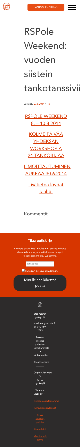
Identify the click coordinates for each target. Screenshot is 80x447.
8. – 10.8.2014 (46, 124)
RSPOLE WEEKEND (46, 116)
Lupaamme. (51, 256)
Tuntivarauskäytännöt (45, 408)
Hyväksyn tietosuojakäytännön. (41, 271)
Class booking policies (40, 419)
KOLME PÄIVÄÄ (46, 134)
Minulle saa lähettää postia (40, 283)
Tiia (48, 104)
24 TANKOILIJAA (46, 156)
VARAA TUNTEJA (45, 7)
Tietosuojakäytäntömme (46, 401)
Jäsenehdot (40, 429)
